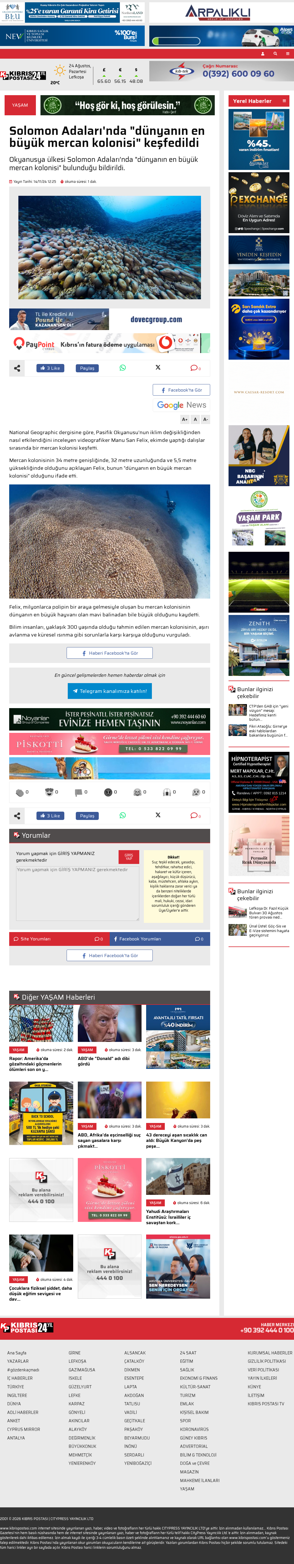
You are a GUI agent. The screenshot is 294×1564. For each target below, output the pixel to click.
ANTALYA (16, 1438)
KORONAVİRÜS (194, 1429)
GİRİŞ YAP (129, 856)
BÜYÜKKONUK (82, 1446)
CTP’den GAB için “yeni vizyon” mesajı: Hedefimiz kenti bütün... (268, 713)
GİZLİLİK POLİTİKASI (267, 1361)
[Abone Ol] (181, 405)
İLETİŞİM (256, 1395)
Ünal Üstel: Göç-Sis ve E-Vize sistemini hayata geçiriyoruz (269, 930)
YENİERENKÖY (82, 1463)
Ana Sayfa (16, 1353)
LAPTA (130, 1387)
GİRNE (74, 1353)
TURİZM (188, 1395)
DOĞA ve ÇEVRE (195, 1463)
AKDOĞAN (134, 1395)
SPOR (185, 1421)
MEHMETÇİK (80, 1455)
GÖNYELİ (77, 1412)
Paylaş (87, 368)
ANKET (13, 1421)
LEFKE (74, 1395)
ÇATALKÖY (134, 1361)
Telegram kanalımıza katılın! (113, 691)
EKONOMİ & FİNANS (199, 1378)
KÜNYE (254, 1387)
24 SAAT (188, 1353)
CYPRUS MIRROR (23, 1429)
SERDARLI (134, 1455)
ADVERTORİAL (194, 1446)
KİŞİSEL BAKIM (194, 1412)
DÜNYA (14, 1404)
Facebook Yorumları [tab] (140, 939)
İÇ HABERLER (20, 1378)
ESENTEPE (134, 1378)
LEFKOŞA (77, 1361)
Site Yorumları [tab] (36, 939)
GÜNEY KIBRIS (193, 1438)
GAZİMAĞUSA (82, 1370)
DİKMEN (132, 1370)
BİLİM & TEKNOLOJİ (198, 1455)
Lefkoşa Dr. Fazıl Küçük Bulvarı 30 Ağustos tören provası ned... (269, 912)
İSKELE (75, 1378)
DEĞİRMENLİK (82, 1438)
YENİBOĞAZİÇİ (138, 1463)
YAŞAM (20, 105)
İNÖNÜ (130, 1446)
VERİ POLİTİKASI (263, 1370)
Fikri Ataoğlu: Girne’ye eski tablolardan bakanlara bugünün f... (268, 730)
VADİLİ (130, 1412)
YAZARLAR (18, 1361)
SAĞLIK (187, 1370)
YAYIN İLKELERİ (262, 1378)
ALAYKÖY (78, 1429)
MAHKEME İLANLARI (200, 1480)
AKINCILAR (79, 1421)
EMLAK (187, 1404)
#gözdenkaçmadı (23, 1370)
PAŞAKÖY (133, 1429)
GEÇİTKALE (134, 1421)
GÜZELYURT (80, 1387)
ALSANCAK (135, 1353)
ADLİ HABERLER (22, 1412)
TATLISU (132, 1404)
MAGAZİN (189, 1472)
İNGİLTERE (17, 1395)
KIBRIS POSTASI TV (266, 1404)
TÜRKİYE (15, 1387)
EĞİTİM (186, 1361)
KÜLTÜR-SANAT (195, 1387)
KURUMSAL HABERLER (270, 1353)
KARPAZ (77, 1404)
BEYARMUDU (137, 1438)
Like (53, 368)
